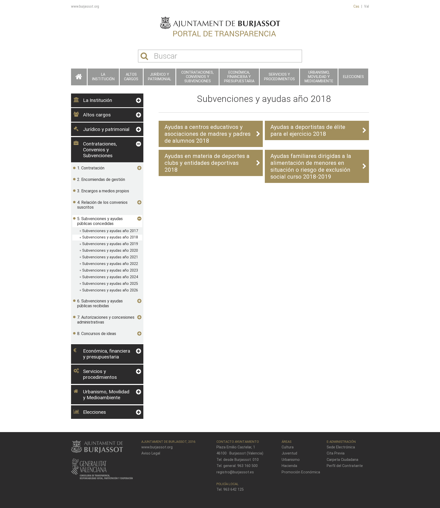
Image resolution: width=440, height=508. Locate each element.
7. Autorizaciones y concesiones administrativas (105, 320)
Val (366, 6)
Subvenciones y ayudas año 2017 (110, 231)
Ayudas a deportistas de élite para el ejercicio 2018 (307, 130)
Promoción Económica (301, 472)
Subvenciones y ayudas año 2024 (110, 277)
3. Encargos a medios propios (103, 191)
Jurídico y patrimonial (159, 76)
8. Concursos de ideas (96, 333)
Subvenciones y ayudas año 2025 (110, 284)
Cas (356, 6)
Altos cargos (131, 76)
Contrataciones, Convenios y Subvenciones (197, 77)
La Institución (103, 76)
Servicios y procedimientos (279, 76)
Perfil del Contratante (345, 466)
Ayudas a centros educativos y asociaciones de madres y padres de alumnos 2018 (207, 134)
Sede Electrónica (341, 447)
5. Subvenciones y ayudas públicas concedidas (100, 221)
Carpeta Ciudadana (342, 460)
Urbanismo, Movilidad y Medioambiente (319, 77)
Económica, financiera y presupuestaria (239, 77)
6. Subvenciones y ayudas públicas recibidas (100, 303)
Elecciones (353, 77)
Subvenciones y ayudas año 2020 (110, 250)
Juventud (289, 453)
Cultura (288, 447)
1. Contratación (90, 168)
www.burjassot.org (85, 6)
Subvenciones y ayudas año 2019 (110, 244)
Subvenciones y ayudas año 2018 (110, 237)
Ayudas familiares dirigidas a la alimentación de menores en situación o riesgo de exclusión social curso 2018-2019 (310, 166)
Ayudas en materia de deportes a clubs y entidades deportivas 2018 (207, 163)
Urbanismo (291, 460)
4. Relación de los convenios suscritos (102, 205)
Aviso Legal (150, 453)
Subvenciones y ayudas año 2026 (110, 290)
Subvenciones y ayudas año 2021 (110, 257)
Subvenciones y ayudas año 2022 (110, 264)
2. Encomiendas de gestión (101, 179)
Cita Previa (336, 453)
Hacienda (289, 466)
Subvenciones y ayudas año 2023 (110, 270)
